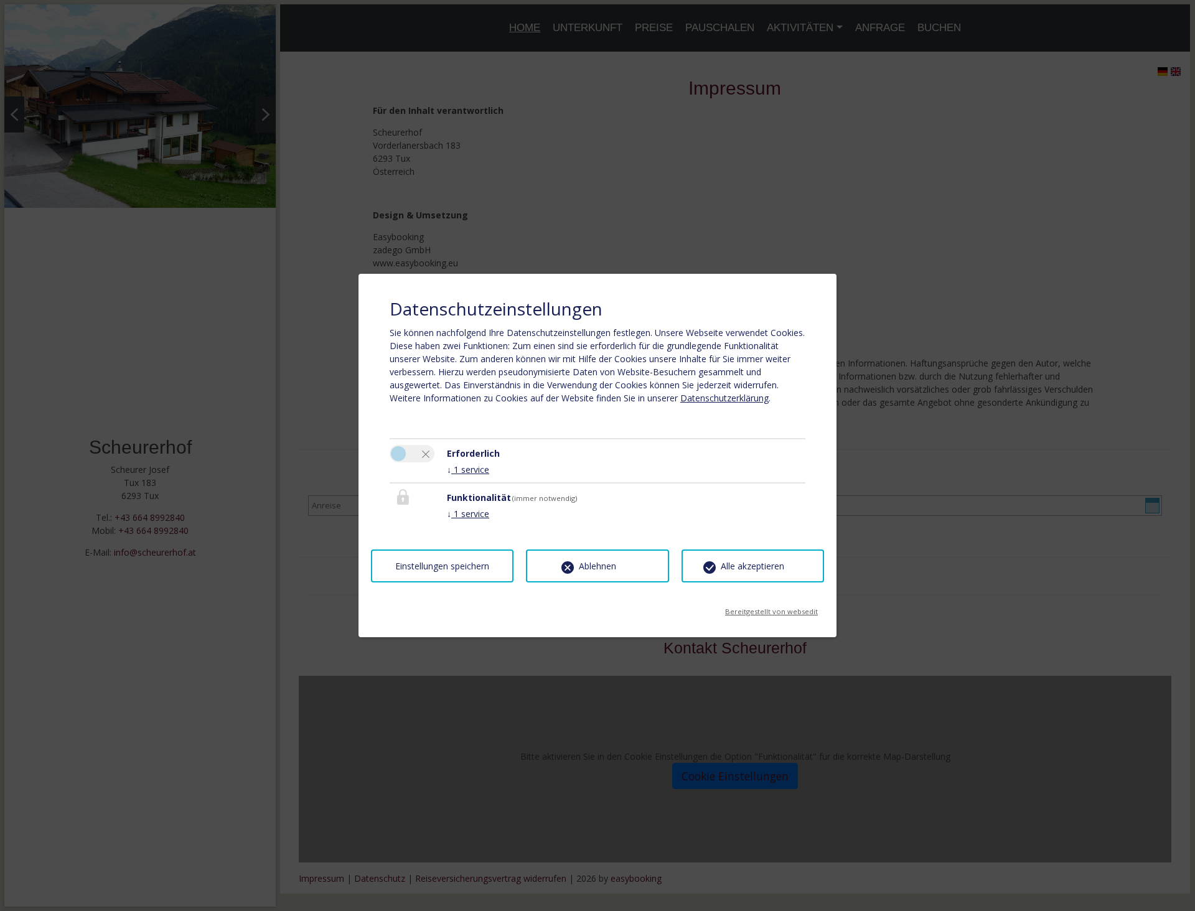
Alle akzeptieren (752, 566)
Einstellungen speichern (442, 566)
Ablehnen (597, 566)
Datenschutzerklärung (724, 398)
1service (468, 469)
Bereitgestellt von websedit (771, 608)
